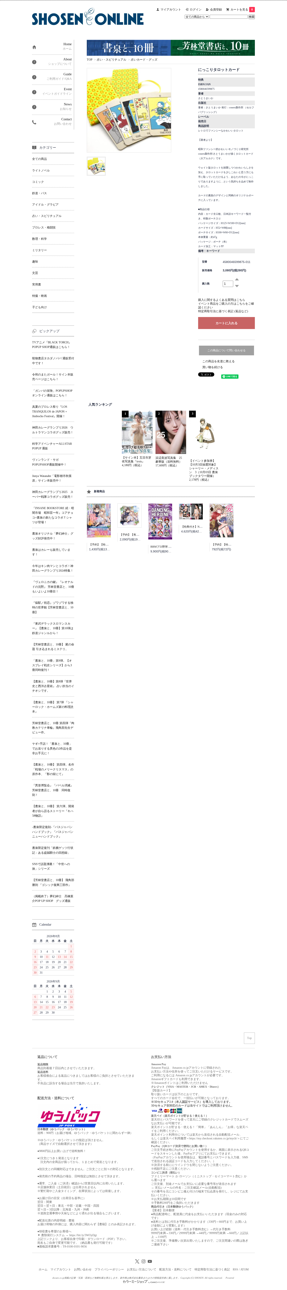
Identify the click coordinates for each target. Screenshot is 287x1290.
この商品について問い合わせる (226, 350)
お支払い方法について (141, 1269)
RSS (235, 1269)
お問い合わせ (83, 1269)
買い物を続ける (212, 367)
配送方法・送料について (175, 1269)
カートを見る (241, 9)
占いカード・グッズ (144, 59)
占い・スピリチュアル (111, 59)
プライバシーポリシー (109, 1269)
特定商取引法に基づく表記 (212, 1269)
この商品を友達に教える (218, 361)
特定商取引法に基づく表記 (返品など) (223, 311)
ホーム (43, 1269)
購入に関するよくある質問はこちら (221, 299)
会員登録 (216, 9)
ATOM (244, 1269)
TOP (89, 59)
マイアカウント (171, 9)
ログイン (195, 9)
